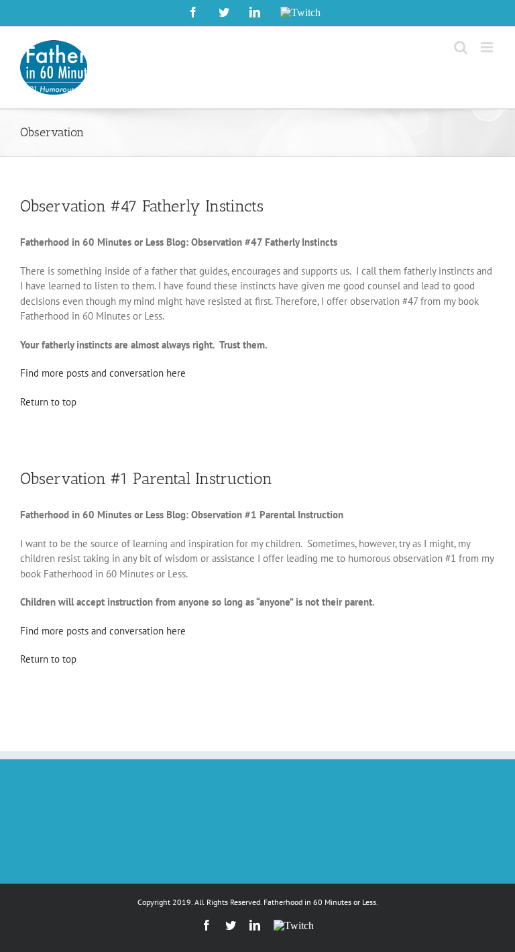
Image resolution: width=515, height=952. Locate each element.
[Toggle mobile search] (460, 47)
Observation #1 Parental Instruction (146, 478)
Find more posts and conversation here (103, 373)
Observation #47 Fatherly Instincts (142, 206)
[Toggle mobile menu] (488, 47)
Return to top (48, 401)
